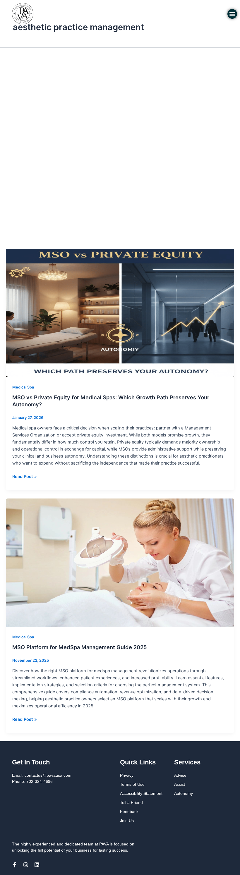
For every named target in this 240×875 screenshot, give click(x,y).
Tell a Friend (131, 802)
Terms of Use (132, 784)
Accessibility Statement (141, 793)
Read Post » (24, 476)
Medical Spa (23, 387)
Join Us (127, 820)
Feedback (129, 811)
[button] (232, 14)
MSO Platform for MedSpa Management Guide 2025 (79, 647)
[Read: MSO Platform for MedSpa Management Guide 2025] (120, 562)
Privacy (126, 775)
